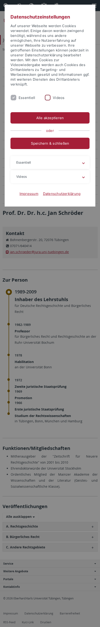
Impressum (29, 193)
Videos (58, 97)
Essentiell (27, 97)
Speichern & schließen (50, 143)
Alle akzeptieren (50, 118)
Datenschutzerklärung (62, 193)
